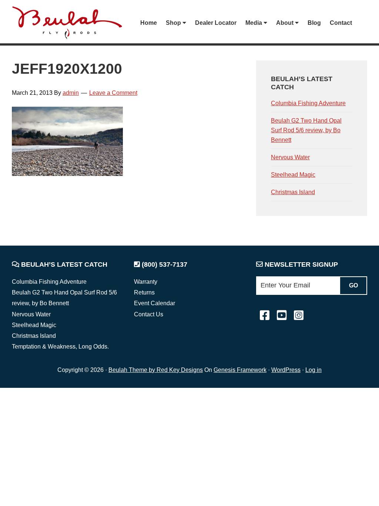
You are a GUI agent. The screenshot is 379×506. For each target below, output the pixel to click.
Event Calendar (154, 303)
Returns (144, 292)
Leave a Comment (113, 93)
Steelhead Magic (293, 175)
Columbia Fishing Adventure (308, 103)
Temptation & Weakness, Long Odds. (60, 346)
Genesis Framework (240, 370)
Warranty (145, 282)
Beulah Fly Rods (71, 23)
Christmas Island (293, 192)
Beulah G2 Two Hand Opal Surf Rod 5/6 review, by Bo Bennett (306, 130)
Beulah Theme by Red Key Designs (155, 370)
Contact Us (148, 314)
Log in (313, 370)
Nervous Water (290, 157)
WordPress (286, 370)
